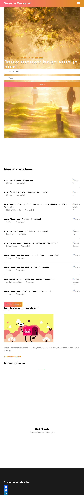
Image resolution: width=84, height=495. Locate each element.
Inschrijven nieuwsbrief (12, 357)
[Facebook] (42, 487)
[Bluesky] (42, 490)
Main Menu (78, 3)
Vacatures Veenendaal (17, 3)
